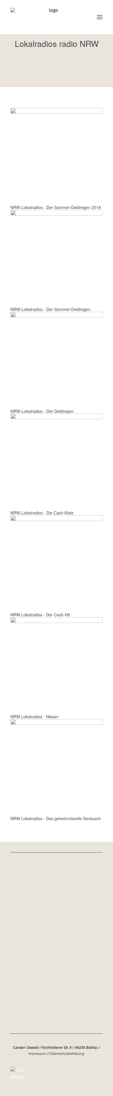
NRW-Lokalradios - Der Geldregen (42, 411)
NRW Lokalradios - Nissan (34, 716)
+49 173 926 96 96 (56, 998)
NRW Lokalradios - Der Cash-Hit (40, 614)
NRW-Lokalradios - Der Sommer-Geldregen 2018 (55, 207)
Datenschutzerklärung (67, 1053)
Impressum (37, 1053)
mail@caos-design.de (56, 981)
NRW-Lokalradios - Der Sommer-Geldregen (50, 309)
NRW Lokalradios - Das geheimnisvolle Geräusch (55, 818)
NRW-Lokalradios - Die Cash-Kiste (42, 513)
